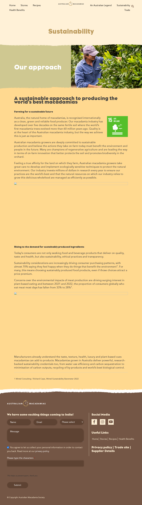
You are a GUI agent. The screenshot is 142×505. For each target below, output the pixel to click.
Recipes (37, 5)
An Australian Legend (101, 5)
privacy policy (42, 451)
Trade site (122, 447)
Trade (127, 10)
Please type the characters (21, 458)
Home (12, 5)
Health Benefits (17, 10)
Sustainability (123, 5)
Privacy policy (102, 447)
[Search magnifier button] (132, 6)
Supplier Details (103, 451)
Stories (24, 5)
